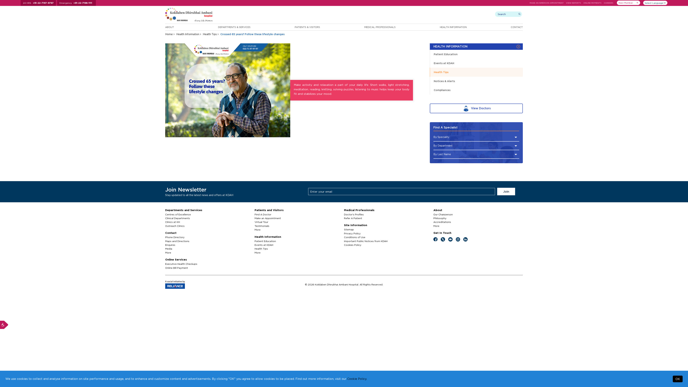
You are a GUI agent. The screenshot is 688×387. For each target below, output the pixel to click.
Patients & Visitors (307, 27)
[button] (628, 3)
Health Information (453, 27)
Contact (517, 27)
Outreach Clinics (175, 226)
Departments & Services (234, 27)
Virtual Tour (261, 222)
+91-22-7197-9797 (43, 3)
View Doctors (480, 108)
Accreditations (442, 222)
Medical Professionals (380, 27)
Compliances (442, 90)
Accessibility (4, 325)
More (168, 252)
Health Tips (210, 34)
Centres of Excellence (178, 214)
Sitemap (349, 229)
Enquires (170, 245)
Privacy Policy (352, 233)
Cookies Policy (352, 245)
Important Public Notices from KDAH (366, 241)
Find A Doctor (263, 214)
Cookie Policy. (357, 378)
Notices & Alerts (444, 81)
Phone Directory (175, 237)
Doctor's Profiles (354, 214)
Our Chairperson (443, 214)
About (169, 27)
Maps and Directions (177, 241)
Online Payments (592, 3)
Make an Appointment (268, 218)
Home (169, 34)
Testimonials (262, 226)
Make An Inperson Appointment (547, 3)
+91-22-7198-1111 (82, 3)
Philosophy (439, 218)
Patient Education (446, 54)
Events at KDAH (444, 63)
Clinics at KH (172, 222)
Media (168, 248)
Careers (608, 3)
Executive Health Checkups (181, 264)
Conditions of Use (354, 237)
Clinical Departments (177, 218)
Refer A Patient (353, 218)
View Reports (573, 3)
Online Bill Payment (176, 268)
